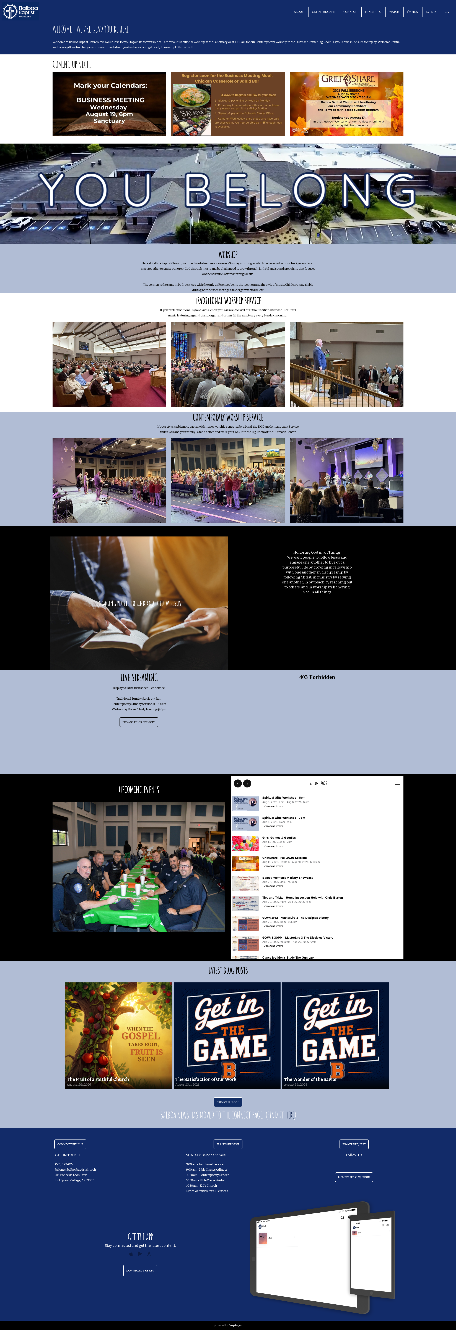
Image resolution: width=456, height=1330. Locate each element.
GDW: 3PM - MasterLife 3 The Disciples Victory (295, 918)
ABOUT (299, 12)
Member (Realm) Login (354, 1177)
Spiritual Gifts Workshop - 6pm (283, 798)
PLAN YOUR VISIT (228, 1144)
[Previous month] (238, 783)
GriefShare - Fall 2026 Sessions (284, 858)
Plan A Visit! (185, 47)
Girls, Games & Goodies (279, 838)
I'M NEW (412, 12)
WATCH (394, 12)
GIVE (448, 12)
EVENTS (431, 12)
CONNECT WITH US (70, 1144)
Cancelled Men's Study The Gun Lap (288, 957)
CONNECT (350, 12)
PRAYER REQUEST (354, 1144)
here (289, 1114)
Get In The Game (323, 12)
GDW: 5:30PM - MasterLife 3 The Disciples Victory (297, 938)
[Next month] (247, 783)
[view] (387, 784)
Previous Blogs (228, 1102)
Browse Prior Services (139, 722)
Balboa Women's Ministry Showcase (287, 878)
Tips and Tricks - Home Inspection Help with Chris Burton (302, 898)
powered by (228, 1325)
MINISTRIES (373, 12)
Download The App (140, 1270)
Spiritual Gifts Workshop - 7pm (283, 818)
